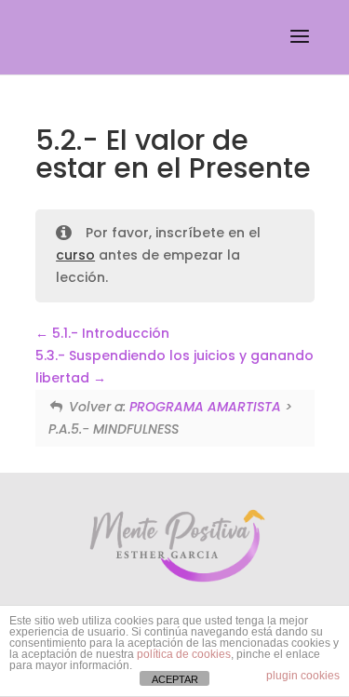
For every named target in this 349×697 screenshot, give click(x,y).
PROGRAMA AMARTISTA (205, 406)
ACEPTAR (175, 679)
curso (75, 255)
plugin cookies (303, 675)
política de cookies (184, 654)
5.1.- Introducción (108, 333)
